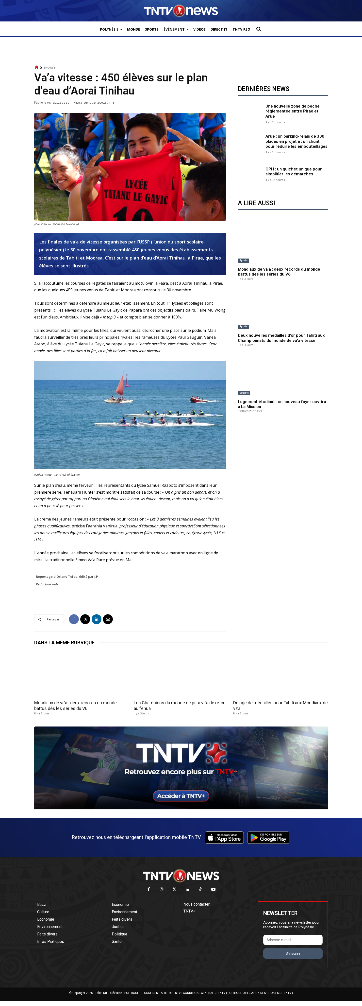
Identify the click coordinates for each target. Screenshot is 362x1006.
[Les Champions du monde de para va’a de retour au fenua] (181, 674)
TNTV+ (189, 911)
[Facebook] (74, 619)
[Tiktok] (200, 889)
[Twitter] (174, 889)
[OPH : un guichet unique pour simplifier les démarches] (250, 173)
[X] (85, 619)
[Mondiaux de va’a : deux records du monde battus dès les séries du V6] (283, 242)
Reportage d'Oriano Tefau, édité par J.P (67, 576)
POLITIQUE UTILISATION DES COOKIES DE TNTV (259, 993)
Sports (49, 68)
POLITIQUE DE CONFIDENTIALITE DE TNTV (152, 993)
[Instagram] (161, 889)
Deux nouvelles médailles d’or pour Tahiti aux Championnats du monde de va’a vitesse (281, 338)
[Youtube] (213, 889)
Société (244, 392)
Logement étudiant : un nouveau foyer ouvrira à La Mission (282, 404)
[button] (258, 29)
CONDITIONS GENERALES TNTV (204, 993)
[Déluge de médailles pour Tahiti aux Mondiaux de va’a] (280, 674)
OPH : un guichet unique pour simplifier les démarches (293, 171)
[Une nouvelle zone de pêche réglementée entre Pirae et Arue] (250, 113)
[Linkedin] (96, 619)
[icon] (36, 67)
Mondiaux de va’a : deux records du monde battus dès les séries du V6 (279, 272)
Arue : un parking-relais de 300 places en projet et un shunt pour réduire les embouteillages (296, 141)
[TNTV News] (181, 875)
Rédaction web (47, 584)
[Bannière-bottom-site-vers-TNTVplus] (181, 808)
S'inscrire (293, 953)
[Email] (108, 619)
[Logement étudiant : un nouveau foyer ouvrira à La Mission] (283, 374)
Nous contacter (196, 904)
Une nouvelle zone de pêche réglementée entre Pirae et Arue (292, 111)
